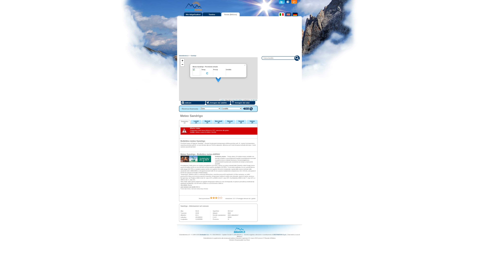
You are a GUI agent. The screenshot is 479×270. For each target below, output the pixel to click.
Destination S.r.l (204, 234)
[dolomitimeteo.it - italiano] (281, 15)
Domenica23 (184, 122)
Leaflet (222, 100)
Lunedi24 (196, 122)
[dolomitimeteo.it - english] (288, 15)
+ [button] (182, 60)
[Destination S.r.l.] (239, 232)
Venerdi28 (241, 122)
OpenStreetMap (237, 100)
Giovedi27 (230, 122)
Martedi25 (207, 122)
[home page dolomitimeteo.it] (193, 11)
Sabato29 (252, 122)
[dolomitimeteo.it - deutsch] (295, 15)
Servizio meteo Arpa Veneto (199, 189)
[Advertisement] (239, 35)
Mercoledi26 (218, 122)
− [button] (182, 64)
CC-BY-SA (254, 100)
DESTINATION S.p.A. (280, 234)
